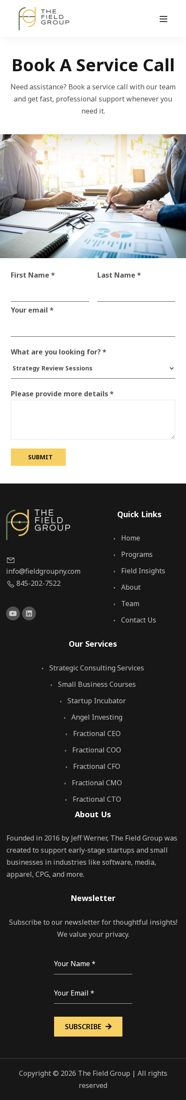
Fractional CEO (97, 733)
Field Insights (143, 570)
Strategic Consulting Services (96, 668)
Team (130, 603)
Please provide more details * (62, 393)
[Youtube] (13, 613)
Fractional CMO (97, 782)
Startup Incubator (96, 700)
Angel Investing (96, 717)
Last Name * (119, 275)
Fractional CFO (96, 766)
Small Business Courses (97, 684)
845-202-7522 (38, 583)
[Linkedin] (29, 613)
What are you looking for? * (58, 352)
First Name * (33, 275)
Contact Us (138, 620)
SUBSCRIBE (83, 1026)
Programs (137, 554)
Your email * (32, 310)
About (131, 587)
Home (130, 538)
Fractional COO (96, 750)
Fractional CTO (97, 799)
